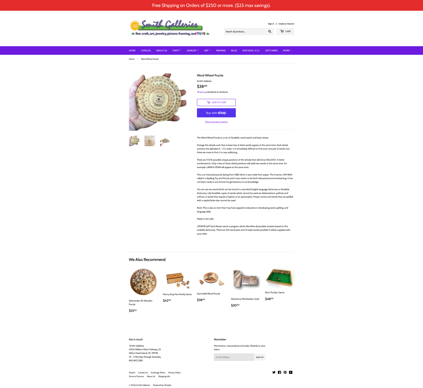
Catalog (146, 50)
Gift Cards (271, 50)
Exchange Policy (158, 372)
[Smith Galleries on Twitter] (274, 372)
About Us (161, 50)
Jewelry (192, 50)
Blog (234, 50)
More (286, 50)
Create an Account (286, 24)
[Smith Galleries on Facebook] (279, 372)
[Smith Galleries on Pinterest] (285, 372)
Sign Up (260, 357)
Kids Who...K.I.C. (251, 50)
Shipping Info (164, 376)
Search (132, 372)
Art (206, 50)
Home (132, 50)
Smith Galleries (143, 385)
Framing (221, 50)
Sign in (271, 24)
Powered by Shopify (162, 385)
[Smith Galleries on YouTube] (290, 372)
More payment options (216, 121)
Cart (288, 31)
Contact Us (143, 372)
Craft (176, 50)
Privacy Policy (174, 372)
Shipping (201, 91)
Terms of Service (136, 376)
